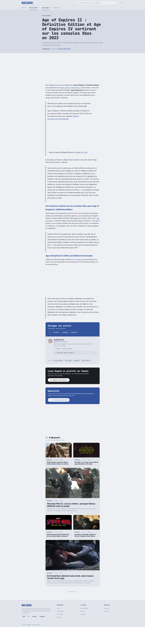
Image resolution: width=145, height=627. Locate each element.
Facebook (56, 332)
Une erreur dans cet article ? (65, 352)
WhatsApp (74, 332)
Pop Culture (46, 15)
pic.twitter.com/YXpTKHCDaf (58, 119)
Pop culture (33, 7)
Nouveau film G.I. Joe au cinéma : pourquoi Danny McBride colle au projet (71, 504)
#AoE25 (76, 116)
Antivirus (106, 611)
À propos (83, 614)
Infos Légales (84, 608)
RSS (24, 616)
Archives (106, 608)
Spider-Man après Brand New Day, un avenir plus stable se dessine (58, 535)
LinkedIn (65, 332)
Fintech (56, 7)
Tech (23, 7)
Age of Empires (58, 360)
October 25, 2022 (81, 152)
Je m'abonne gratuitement (59, 400)
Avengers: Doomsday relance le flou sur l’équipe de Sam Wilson (85, 535)
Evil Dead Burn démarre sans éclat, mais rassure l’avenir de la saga (70, 577)
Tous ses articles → (67, 348)
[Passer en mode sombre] (121, 3)
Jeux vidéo (45, 7)
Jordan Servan (46, 49)
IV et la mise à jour (78, 259)
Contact (82, 611)
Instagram (42, 616)
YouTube (34, 616)
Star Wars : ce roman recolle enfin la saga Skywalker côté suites (86, 463)
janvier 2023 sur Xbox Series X (70, 87)
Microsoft (77, 360)
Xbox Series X (86, 360)
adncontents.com (36, 624)
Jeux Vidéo (68, 360)
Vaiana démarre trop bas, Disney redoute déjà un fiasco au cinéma (57, 463)
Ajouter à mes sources (60, 380)
